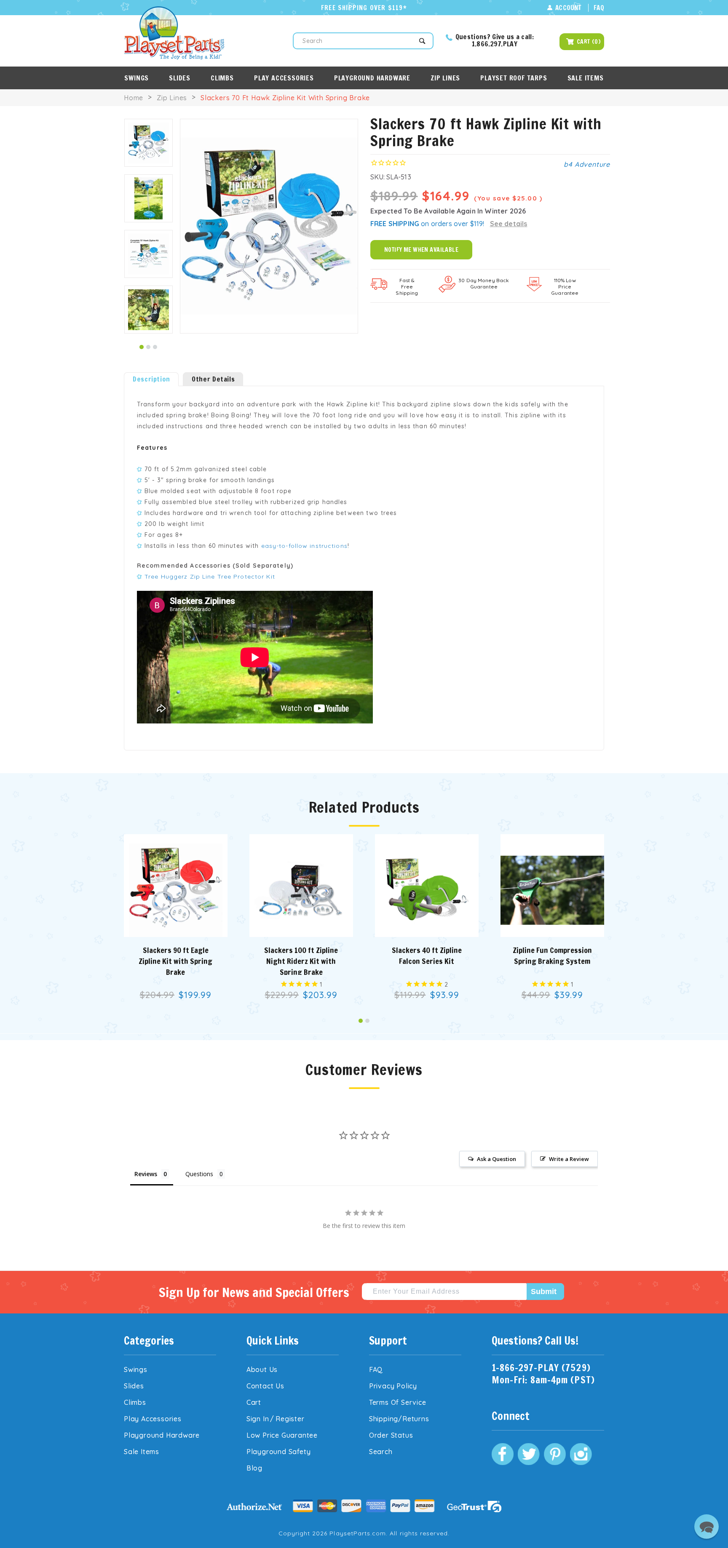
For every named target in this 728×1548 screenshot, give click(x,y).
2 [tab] (148, 347)
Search (381, 1451)
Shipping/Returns (399, 1419)
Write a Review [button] (569, 1159)
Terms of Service (397, 1402)
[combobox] (363, 40)
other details (213, 379)
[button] (706, 1526)
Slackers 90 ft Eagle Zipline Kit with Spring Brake (175, 961)
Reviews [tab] (145, 1174)
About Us (262, 1369)
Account (568, 8)
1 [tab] (141, 347)
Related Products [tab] (364, 808)
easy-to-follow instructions (304, 546)
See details (508, 223)
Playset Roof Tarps (513, 78)
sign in (257, 1419)
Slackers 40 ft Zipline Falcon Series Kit (427, 955)
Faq (599, 8)
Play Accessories (284, 78)
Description (151, 379)
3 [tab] (155, 347)
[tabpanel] (148, 143)
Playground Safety (278, 1451)
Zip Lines (445, 78)
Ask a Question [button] (496, 1159)
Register (290, 1419)
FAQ (376, 1369)
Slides (179, 78)
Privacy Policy (393, 1386)
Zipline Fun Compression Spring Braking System (552, 955)
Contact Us (265, 1386)
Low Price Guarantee (282, 1435)
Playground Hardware (372, 78)
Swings (136, 78)
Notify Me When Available (421, 250)
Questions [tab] (199, 1174)
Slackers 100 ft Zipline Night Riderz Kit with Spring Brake (301, 961)
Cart (253, 1402)
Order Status (391, 1435)
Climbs (222, 78)
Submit (544, 1291)
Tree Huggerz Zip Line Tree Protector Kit (210, 576)
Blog (254, 1468)
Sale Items (585, 78)
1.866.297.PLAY (494, 44)
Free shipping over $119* (364, 7)
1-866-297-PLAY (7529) (541, 1367)
